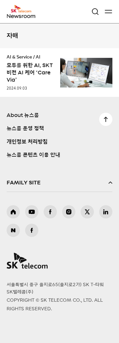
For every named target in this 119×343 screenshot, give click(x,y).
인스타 (68, 211)
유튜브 (31, 211)
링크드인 (105, 211)
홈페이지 (13, 211)
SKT (23, 11)
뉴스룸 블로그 (13, 230)
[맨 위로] (105, 119)
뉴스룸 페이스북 (31, 230)
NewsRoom (21, 15)
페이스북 (50, 211)
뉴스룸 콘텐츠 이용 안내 (33, 155)
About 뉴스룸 (23, 115)
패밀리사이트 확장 (59, 182)
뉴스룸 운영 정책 (25, 128)
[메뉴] (108, 12)
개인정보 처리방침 (27, 141)
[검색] (95, 12)
